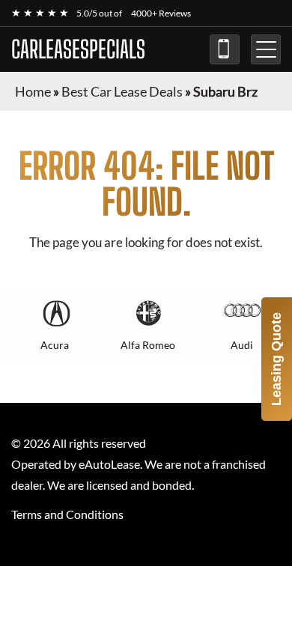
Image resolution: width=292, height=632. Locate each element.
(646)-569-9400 (225, 49)
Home (33, 91)
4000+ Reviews (161, 13)
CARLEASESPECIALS (78, 49)
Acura (54, 344)
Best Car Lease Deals (122, 91)
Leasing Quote (276, 359)
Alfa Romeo (148, 344)
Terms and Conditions (67, 514)
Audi (242, 344)
